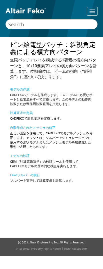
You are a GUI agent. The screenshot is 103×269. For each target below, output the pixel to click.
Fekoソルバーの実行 (25, 175)
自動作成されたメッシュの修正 (33, 127)
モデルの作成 (20, 89)
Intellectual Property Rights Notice (38, 248)
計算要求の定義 (21, 113)
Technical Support (75, 248)
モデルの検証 (20, 155)
